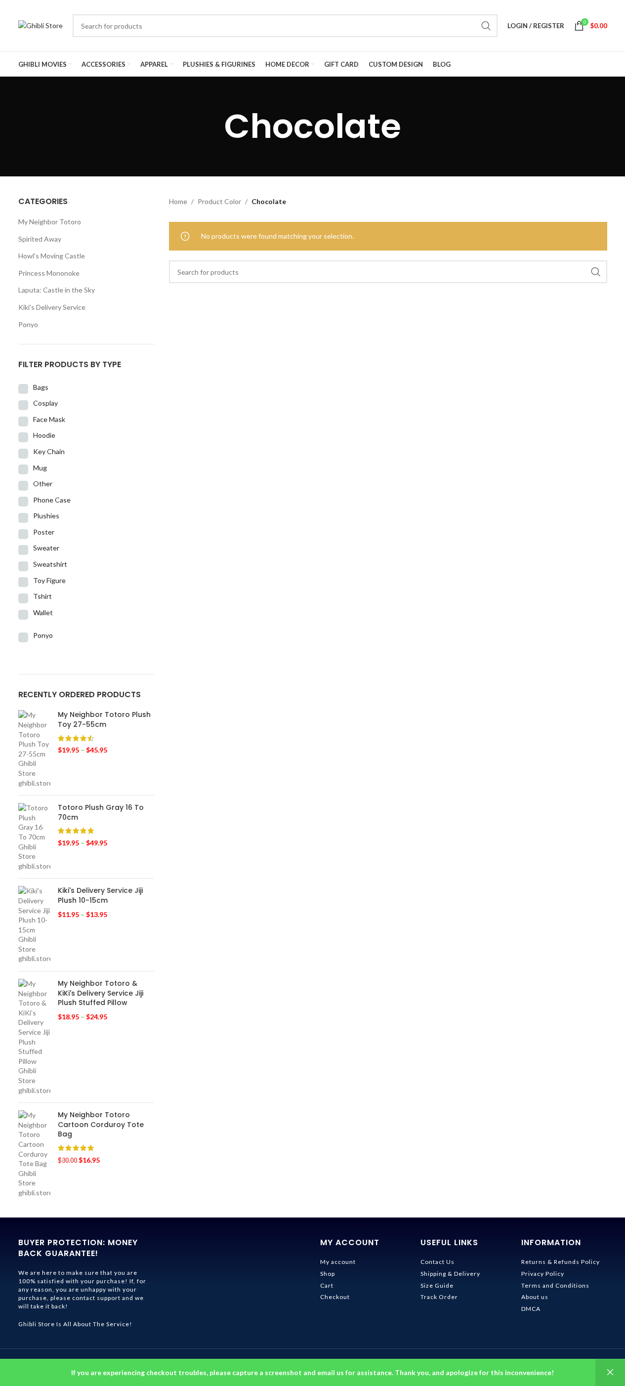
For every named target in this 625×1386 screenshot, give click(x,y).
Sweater (46, 548)
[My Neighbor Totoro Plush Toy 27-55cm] (34, 749)
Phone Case (52, 500)
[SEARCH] (486, 25)
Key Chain (49, 451)
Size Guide (437, 1285)
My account (338, 1261)
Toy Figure (49, 580)
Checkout (335, 1297)
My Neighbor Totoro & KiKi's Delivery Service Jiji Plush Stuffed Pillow (100, 993)
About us (534, 1297)
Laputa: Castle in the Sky (56, 290)
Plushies (46, 515)
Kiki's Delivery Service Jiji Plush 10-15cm (100, 895)
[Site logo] (40, 25)
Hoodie (44, 435)
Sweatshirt (50, 564)
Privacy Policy (542, 1273)
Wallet (43, 612)
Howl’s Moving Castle (51, 256)
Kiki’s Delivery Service (51, 307)
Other (42, 483)
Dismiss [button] (610, 1372)
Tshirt (42, 596)
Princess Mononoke (49, 273)
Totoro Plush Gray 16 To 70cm (101, 812)
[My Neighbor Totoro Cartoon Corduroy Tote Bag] (34, 1153)
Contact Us (437, 1261)
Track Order (439, 1297)
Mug (40, 467)
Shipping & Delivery (450, 1273)
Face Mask (49, 419)
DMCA (531, 1308)
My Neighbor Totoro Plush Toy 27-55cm (104, 719)
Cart (326, 1285)
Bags (40, 387)
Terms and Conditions (555, 1285)
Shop (327, 1273)
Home (178, 201)
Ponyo (28, 324)
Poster (43, 532)
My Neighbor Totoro (49, 221)
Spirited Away (39, 239)
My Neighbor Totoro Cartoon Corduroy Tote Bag (101, 1124)
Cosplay (45, 403)
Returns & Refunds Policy (560, 1261)
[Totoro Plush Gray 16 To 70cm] (34, 837)
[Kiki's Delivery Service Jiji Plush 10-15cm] (34, 925)
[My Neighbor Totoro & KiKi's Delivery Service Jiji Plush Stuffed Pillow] (34, 1037)
